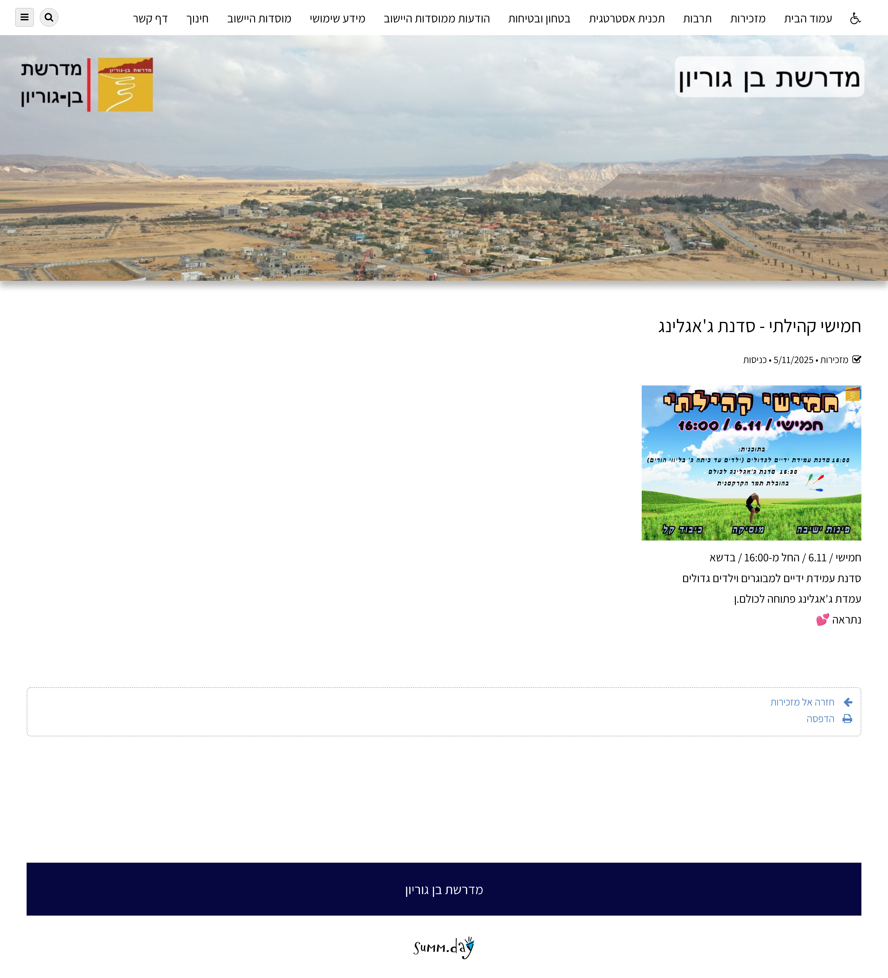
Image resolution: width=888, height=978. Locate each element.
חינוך (197, 18)
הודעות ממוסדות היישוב (437, 18)
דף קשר (150, 18)
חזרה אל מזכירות (802, 702)
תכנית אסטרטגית (627, 18)
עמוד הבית (808, 18)
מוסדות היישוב (259, 18)
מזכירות (748, 18)
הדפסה (821, 718)
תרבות (697, 18)
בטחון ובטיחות (539, 18)
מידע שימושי (338, 18)
